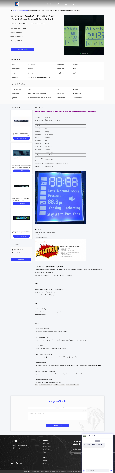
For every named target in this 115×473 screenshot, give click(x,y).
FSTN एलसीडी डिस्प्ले (23, 10)
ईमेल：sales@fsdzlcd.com (19, 448)
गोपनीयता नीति (27, 471)
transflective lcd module (72, 384)
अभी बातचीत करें (21, 49)
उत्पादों (16, 10)
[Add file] (84, 470)
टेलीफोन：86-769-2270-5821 (20, 445)
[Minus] (111, 436)
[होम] (17, 4)
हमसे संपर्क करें (49, 4)
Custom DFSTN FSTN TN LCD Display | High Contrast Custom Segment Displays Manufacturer (21, 232)
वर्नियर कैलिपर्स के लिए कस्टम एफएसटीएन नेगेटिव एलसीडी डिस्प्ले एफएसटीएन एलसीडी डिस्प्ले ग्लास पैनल (21, 167)
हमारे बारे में (39, 4)
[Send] (111, 470)
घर (26, 4)
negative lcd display (59, 384)
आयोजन (58, 4)
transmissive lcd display (45, 384)
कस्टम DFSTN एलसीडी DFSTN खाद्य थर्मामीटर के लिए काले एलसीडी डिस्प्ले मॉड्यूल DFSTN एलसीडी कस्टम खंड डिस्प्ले (20, 135)
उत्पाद (31, 4)
